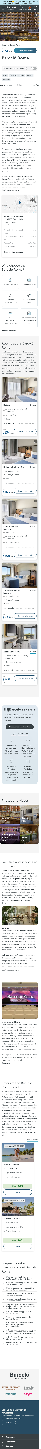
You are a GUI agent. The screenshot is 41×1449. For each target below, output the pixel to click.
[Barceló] (29, 1386)
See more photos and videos (26, 38)
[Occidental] (10, 1392)
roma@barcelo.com (11, 225)
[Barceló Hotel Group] (11, 8)
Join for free (23, 734)
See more (6, 1060)
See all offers (32, 1137)
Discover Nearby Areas (13, 252)
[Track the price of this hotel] (34, 68)
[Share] (4, 15)
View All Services (9, 331)
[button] (37, 2)
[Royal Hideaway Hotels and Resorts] (11, 1386)
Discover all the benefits (19, 727)
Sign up (9, 1420)
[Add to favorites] (36, 15)
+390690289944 (10, 223)
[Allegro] (28, 1392)
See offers (28, 3)
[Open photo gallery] (35, 379)
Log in (13, 734)
